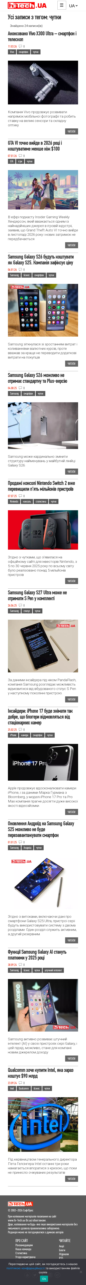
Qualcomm (24, 1088)
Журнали (64, 1254)
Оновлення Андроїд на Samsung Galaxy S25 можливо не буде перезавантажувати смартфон (41, 829)
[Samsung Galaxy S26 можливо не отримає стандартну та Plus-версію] (43, 449)
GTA (11, 161)
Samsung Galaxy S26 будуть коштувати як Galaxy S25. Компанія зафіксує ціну (41, 259)
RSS (61, 1258)
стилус (27, 611)
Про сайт (21, 1240)
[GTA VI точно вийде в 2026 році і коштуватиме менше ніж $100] (43, 210)
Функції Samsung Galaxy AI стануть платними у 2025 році (37, 955)
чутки (35, 52)
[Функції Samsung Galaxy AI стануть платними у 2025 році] (43, 1032)
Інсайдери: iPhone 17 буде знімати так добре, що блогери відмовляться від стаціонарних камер (40, 717)
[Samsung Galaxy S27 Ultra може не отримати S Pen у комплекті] (43, 672)
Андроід (27, 848)
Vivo (12, 52)
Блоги (62, 1250)
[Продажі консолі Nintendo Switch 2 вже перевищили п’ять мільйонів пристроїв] (43, 550)
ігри (20, 161)
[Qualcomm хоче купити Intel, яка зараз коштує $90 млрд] (43, 1152)
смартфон (23, 52)
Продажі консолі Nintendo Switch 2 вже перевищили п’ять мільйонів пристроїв (41, 486)
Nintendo (14, 501)
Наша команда (23, 1249)
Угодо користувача (25, 1257)
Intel (12, 1088)
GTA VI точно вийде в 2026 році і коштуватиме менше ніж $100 (35, 146)
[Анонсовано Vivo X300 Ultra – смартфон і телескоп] (43, 105)
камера (24, 735)
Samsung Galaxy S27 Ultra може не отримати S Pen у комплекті (37, 595)
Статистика (21, 1253)
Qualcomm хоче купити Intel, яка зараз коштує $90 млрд (40, 1073)
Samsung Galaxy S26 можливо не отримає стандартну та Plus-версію (37, 378)
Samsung (14, 275)
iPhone (13, 735)
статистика (41, 501)
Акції (61, 1246)
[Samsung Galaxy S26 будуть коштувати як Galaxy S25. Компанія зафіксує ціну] (43, 337)
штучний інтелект (53, 970)
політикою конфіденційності (25, 1268)
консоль (27, 501)
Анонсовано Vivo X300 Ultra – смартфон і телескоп (42, 36)
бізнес (27, 275)
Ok (44, 1278)
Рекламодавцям (24, 1245)
